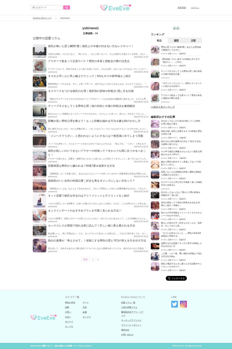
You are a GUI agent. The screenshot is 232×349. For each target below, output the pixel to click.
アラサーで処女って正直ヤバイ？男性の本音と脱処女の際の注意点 (89, 61)
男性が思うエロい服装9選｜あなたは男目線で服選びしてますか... (181, 48)
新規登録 (182, 7)
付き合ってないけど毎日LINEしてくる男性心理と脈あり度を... (180, 122)
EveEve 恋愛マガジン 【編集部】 (174, 138)
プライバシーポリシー (131, 325)
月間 (193, 40)
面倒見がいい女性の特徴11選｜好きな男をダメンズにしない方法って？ (91, 180)
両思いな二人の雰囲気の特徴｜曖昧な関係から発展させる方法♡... (181, 173)
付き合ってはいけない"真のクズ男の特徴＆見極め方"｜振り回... (180, 193)
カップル (69, 326)
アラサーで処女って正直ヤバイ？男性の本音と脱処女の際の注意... (181, 96)
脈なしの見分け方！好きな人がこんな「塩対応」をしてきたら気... (181, 224)
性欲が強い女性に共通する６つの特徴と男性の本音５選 (181, 132)
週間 (176, 40)
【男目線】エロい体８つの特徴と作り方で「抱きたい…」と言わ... (180, 60)
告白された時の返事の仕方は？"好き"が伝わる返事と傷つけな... (181, 142)
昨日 (159, 40)
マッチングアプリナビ (131, 320)
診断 (67, 307)
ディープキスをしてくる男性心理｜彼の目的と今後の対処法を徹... (181, 72)
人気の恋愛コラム (129, 307)
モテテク (69, 322)
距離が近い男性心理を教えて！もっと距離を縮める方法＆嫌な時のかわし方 (94, 120)
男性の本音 (70, 302)
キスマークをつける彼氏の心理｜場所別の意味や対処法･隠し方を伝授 (91, 91)
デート (86, 302)
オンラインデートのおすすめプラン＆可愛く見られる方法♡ (84, 210)
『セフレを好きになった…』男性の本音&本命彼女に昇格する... (181, 234)
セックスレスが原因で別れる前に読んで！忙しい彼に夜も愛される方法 (91, 225)
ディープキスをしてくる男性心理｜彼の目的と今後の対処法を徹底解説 (91, 105)
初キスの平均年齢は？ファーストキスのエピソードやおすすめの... (181, 214)
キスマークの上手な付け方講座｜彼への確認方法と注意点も (181, 183)
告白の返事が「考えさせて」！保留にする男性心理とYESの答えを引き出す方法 (97, 240)
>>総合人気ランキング (163, 107)
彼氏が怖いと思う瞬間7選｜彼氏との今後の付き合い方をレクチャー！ (91, 46)
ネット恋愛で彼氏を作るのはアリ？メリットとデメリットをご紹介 (89, 195)
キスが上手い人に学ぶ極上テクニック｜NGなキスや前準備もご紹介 (89, 76)
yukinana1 (52, 57)
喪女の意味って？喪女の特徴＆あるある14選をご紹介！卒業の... (180, 204)
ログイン (195, 7)
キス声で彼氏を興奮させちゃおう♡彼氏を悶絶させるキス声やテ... (181, 153)
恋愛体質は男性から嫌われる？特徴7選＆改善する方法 (81, 165)
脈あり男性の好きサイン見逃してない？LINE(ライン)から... (181, 163)
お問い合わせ (127, 335)
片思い (68, 312)
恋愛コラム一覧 (128, 302)
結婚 (85, 312)
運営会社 (125, 330)
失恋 (85, 307)
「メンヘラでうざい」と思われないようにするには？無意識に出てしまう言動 (95, 135)
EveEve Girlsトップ (42, 18)
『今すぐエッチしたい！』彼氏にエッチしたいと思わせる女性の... (181, 84)
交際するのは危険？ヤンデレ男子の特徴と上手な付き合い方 (181, 244)
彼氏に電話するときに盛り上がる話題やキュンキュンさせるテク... (181, 265)
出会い (68, 317)
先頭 (85, 259)
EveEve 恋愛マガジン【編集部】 (174, 54)
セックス (87, 317)
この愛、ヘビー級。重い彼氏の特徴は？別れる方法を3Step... (181, 255)
